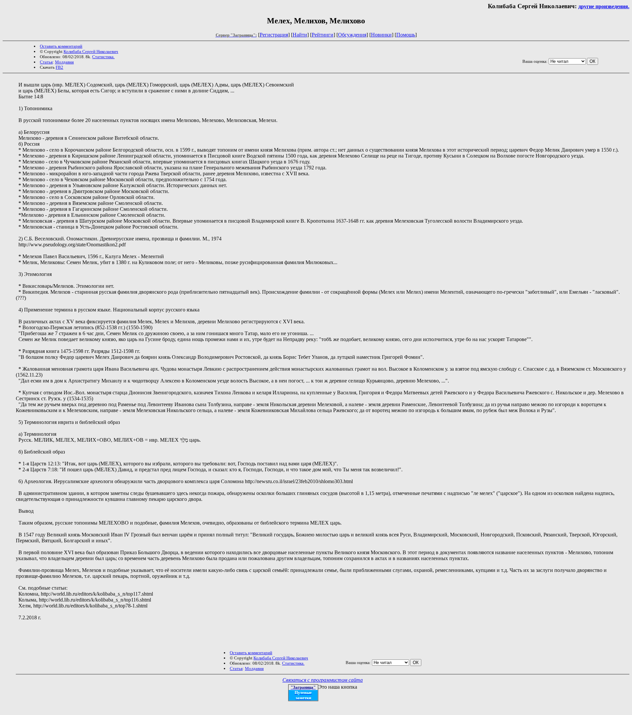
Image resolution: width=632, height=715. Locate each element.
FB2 (59, 67)
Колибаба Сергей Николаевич (91, 51)
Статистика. (103, 56)
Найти (300, 34)
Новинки (381, 34)
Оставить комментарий (61, 46)
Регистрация (274, 34)
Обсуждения (352, 34)
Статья (46, 62)
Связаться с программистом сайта (322, 680)
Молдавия (64, 62)
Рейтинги (322, 34)
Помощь (405, 34)
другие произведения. (603, 6)
